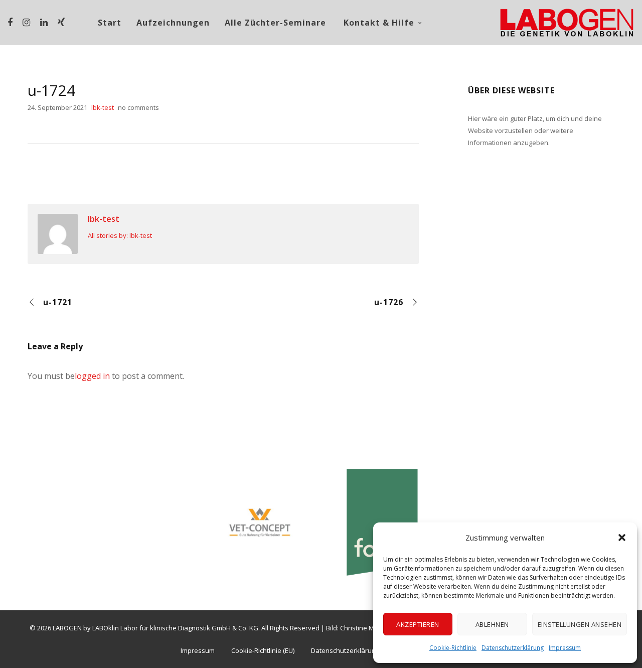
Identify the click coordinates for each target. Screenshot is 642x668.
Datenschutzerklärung (513, 647)
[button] (622, 537)
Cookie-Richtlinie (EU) (262, 650)
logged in (92, 375)
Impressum (565, 647)
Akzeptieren (417, 624)
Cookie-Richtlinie (452, 647)
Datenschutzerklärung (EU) (351, 650)
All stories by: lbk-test (120, 235)
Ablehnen (492, 624)
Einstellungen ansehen (580, 624)
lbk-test (103, 218)
